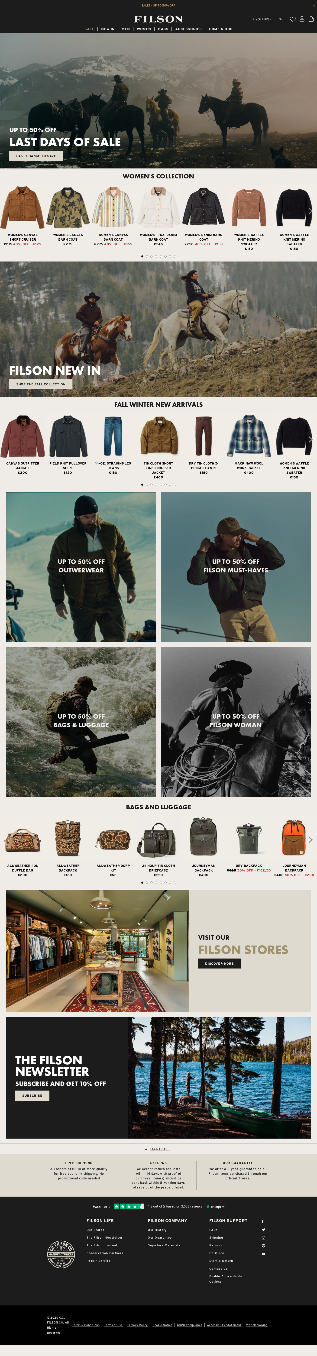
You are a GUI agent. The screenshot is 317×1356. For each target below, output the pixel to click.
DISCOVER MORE (219, 963)
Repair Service (99, 1260)
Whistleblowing (257, 1325)
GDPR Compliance (189, 1325)
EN (279, 19)
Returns (215, 1245)
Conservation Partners (105, 1253)
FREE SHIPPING (79, 1163)
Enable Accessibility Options (225, 1279)
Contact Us (218, 1268)
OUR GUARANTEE (238, 1163)
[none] (89, 29)
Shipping (216, 1237)
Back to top (160, 1149)
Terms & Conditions (86, 1325)
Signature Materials (164, 1245)
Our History (157, 1230)
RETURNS (158, 1163)
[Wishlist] (292, 19)
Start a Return (221, 1260)
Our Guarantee (160, 1237)
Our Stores (95, 1230)
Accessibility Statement (224, 1325)
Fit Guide (216, 1253)
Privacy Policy (137, 1325)
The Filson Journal (102, 1245)
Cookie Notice (162, 1325)
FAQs (213, 1230)
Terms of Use (113, 1325)
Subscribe (32, 1096)
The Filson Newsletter (105, 1237)
